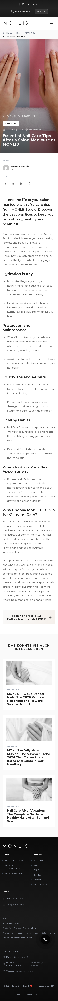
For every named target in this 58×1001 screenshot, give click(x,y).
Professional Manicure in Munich (17, 937)
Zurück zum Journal (21, 116)
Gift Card (38, 870)
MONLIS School (41, 884)
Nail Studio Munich (11, 923)
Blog (36, 865)
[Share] (29, 183)
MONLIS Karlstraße (14, 860)
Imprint (20, 994)
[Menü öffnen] (51, 23)
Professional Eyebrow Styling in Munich (20, 928)
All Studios (38, 860)
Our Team (38, 875)
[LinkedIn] (21, 183)
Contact (37, 879)
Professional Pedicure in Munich (17, 933)
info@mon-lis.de (15, 904)
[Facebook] (6, 183)
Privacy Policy (35, 994)
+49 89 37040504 (16, 898)
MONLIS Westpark (13, 873)
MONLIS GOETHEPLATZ (12, 867)
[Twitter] (13, 183)
